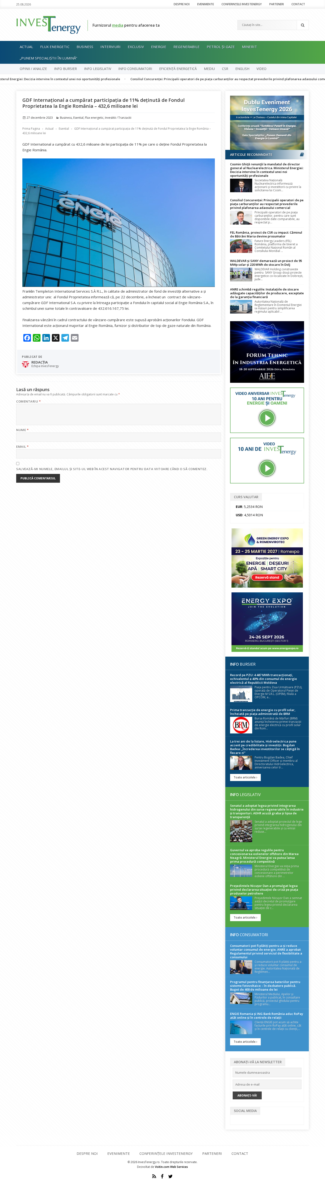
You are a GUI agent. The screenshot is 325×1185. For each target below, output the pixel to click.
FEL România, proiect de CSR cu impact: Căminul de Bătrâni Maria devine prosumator (266, 234)
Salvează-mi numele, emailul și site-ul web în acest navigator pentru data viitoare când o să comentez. (111, 469)
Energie (158, 46)
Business (85, 46)
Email (22, 446)
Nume (22, 430)
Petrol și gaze (221, 46)
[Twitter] (170, 1176)
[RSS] (154, 1176)
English (242, 68)
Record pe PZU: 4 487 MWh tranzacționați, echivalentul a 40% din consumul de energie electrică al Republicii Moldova (263, 679)
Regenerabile (186, 46)
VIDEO (261, 68)
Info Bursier (65, 68)
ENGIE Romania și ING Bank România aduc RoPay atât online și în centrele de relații (266, 1016)
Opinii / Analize (33, 68)
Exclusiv (136, 46)
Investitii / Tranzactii (118, 118)
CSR (225, 68)
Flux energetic (54, 46)
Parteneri (276, 4)
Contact (298, 4)
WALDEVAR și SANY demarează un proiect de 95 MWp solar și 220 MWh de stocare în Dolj (266, 263)
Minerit (249, 46)
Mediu (209, 68)
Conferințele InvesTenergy (242, 4)
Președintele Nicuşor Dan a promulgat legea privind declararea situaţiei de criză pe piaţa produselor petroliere (264, 889)
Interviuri (110, 46)
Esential (78, 118)
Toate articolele (245, 777)
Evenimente (205, 4)
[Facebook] (162, 1176)
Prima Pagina (31, 129)
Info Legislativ (97, 68)
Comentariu (28, 401)
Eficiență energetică (178, 68)
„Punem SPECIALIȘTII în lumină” (48, 58)
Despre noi (182, 4)
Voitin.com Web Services (171, 1167)
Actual (26, 46)
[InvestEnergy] (48, 24)
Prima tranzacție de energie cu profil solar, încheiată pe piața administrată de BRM (262, 712)
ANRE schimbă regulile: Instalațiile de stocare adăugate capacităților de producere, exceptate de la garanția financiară (267, 293)
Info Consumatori (135, 68)
